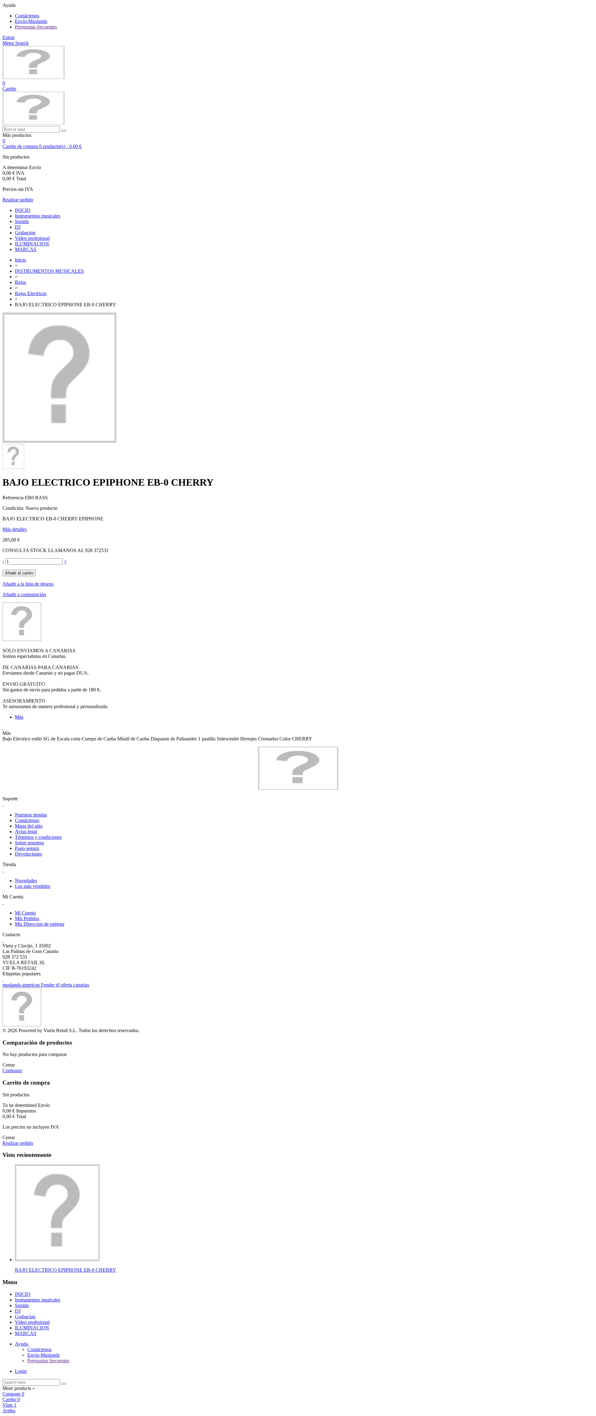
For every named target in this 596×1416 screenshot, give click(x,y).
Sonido (22, 221)
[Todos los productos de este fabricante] (21, 639)
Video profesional (32, 238)
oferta (67, 984)
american (31, 984)
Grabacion (25, 232)
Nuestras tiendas (31, 814)
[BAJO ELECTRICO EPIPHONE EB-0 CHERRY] (59, 441)
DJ (17, 227)
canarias (81, 984)
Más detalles (14, 529)
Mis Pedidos (27, 918)
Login (21, 1371)
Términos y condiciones (38, 837)
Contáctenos (27, 15)
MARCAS (25, 249)
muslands (12, 984)
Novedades (26, 880)
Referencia (13, 497)
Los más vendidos (32, 886)
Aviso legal (26, 831)
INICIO (22, 210)
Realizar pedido (17, 199)
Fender (48, 984)
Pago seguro (27, 848)
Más (19, 717)
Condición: (13, 508)
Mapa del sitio (29, 826)
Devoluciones (28, 853)
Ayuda (22, 1343)
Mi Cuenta (25, 912)
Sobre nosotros (29, 842)
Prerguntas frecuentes (36, 26)
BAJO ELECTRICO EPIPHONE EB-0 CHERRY (65, 1270)
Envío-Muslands (31, 21)
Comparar (12, 1070)
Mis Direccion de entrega (39, 924)
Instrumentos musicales (37, 215)
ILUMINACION (32, 243)
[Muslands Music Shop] (33, 77)
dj (58, 984)
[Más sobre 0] (57, 1259)
